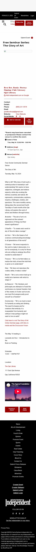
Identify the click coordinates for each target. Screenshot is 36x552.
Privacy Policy (5, 528)
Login (32, 15)
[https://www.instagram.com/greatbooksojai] (20, 116)
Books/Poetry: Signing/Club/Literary (15, 89)
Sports (18, 442)
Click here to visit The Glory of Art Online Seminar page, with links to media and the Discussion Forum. (16, 323)
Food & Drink (18, 433)
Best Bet (8, 88)
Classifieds (18, 470)
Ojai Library (10, 93)
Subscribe (19, 22)
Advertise (18, 473)
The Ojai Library (10, 366)
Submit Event (25, 38)
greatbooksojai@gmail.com (13, 112)
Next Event (25, 409)
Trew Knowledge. (22, 546)
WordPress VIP (7, 548)
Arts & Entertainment (18, 427)
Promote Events (18, 476)
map (15, 147)
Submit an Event (16, 15)
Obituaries (18, 467)
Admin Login (18, 493)
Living (18, 430)
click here (8, 546)
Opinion (18, 436)
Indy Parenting (18, 452)
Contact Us (18, 461)
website (16, 154)
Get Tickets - (29, 121)
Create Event (18, 485)
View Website (21, 114)
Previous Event (12, 409)
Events (18, 446)
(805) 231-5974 (21, 107)
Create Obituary (18, 487)
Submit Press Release (18, 464)
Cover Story (18, 455)
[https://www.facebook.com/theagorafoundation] (16, 116)
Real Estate (18, 449)
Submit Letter (18, 490)
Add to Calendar (15, 120)
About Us (18, 458)
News (18, 424)
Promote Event (18, 439)
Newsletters (25, 15)
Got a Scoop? (29, 23)
